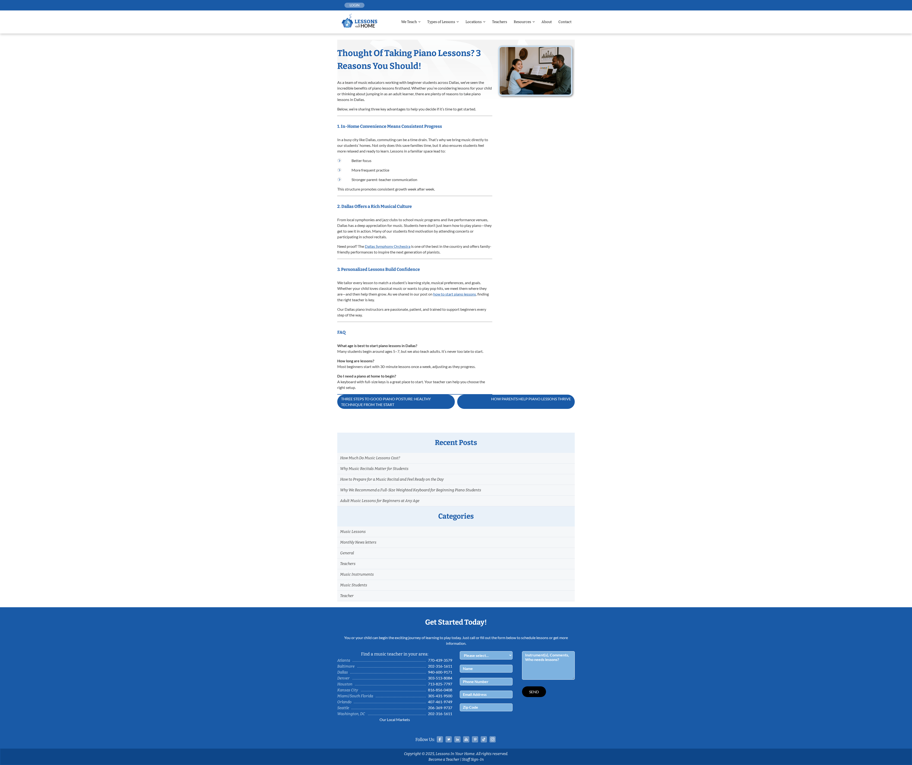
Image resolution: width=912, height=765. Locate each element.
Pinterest (475, 739)
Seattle (343, 708)
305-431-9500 (440, 695)
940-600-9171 (440, 672)
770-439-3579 (440, 660)
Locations (474, 22)
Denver (343, 678)
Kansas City (347, 690)
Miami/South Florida (355, 696)
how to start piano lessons (454, 294)
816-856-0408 (440, 690)
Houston (344, 684)
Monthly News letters (358, 542)
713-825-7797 (440, 684)
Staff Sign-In (473, 759)
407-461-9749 (440, 701)
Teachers (499, 22)
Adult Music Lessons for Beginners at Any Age (379, 500)
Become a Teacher (443, 759)
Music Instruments (357, 574)
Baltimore (346, 666)
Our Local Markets (395, 719)
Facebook (440, 739)
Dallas (342, 672)
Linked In (457, 739)
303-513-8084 (440, 678)
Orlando (344, 702)
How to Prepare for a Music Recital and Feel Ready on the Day (392, 479)
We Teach (409, 22)
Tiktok (484, 739)
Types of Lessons (441, 22)
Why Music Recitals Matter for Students (374, 468)
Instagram (492, 739)
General (347, 553)
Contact (564, 22)
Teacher (347, 595)
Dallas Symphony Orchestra (387, 246)
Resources (522, 22)
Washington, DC (351, 714)
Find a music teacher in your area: (394, 654)
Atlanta (343, 660)
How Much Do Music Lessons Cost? (370, 458)
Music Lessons (353, 531)
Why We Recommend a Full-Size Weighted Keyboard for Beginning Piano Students (410, 490)
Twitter (449, 739)
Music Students (353, 585)
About (547, 22)
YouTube (466, 739)
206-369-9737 (440, 707)
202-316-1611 (440, 666)
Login (355, 5)
